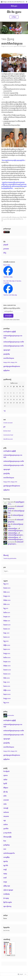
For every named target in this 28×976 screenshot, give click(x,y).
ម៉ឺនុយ (14, 17)
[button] (14, 62)
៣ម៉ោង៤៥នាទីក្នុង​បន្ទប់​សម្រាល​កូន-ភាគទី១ (13, 346)
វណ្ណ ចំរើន (5, 865)
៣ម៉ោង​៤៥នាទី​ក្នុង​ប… (13, 528)
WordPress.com (8, 439)
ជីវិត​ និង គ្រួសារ (14, 12)
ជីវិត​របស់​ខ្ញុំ (5, 555)
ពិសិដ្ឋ (21, 217)
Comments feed (8, 435)
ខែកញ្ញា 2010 (6, 653)
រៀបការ (11, 219)
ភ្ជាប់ (4, 427)
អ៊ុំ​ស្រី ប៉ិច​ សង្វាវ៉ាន (7, 902)
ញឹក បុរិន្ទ (5, 792)
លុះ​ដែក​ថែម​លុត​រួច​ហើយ (9, 853)
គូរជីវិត (10, 217)
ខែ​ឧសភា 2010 (7, 670)
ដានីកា (5, 796)
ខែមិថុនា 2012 (6, 600)
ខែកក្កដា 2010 (6, 661)
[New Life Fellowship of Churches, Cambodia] (8, 293)
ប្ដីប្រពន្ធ (14, 217)
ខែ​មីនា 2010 (6, 678)
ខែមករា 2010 (6, 686)
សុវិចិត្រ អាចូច (6, 886)
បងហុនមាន (6, 816)
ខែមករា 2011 (6, 637)
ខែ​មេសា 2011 (6, 629)
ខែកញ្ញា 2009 (6, 698)
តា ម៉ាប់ (9, 511)
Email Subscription (9, 305)
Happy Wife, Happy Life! (10, 362)
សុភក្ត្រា (5, 882)
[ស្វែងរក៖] (14, 571)
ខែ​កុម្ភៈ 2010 (6, 682)
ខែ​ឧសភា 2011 (6, 625)
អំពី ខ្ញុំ (4, 253)
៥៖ (22, 219)
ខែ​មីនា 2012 (6, 604)
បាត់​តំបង (5, 824)
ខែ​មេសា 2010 (6, 674)
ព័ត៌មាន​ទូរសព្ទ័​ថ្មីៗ (7, 837)
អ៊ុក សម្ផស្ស (6, 898)
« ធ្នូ (4, 410)
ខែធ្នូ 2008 (6, 702)
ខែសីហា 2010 (6, 657)
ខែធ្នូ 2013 (5, 584)
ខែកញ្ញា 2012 (6, 596)
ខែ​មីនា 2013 (6, 592)
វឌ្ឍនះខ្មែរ (5, 861)
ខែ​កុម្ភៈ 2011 (6, 633)
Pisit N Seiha (6, 265)
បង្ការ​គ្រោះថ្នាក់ (6, 350)
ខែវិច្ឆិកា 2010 (6, 645)
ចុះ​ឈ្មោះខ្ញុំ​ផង (8, 315)
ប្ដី (12, 217)
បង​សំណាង (6, 812)
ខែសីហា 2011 (6, 612)
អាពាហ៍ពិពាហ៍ (19, 219)
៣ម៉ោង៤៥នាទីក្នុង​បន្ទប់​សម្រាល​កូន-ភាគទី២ (13, 342)
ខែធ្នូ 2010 (6, 641)
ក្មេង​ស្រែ (5, 779)
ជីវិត (18, 46)
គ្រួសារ (15, 46)
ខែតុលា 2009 (6, 694)
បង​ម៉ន (5, 804)
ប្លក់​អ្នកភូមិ (5, 244)
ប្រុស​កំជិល (5, 828)
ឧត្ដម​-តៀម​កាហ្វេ (7, 906)
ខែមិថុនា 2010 (6, 665)
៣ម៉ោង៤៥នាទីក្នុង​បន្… (13, 537)
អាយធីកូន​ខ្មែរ (6, 894)
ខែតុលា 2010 (6, 649)
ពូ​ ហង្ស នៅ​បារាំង (7, 833)
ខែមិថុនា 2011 (6, 620)
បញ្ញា (4, 820)
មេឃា (4, 849)
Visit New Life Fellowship (10, 295)
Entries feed (6, 431)
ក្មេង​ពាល (5, 775)
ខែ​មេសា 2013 (6, 588)
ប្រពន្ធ (18, 217)
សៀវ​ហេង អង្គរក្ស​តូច (8, 890)
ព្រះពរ (5, 219)
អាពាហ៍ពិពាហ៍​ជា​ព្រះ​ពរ (11, 43)
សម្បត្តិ (5, 869)
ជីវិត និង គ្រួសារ (22, 46)
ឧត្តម (9, 515)
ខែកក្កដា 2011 (6, 616)
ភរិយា (8, 219)
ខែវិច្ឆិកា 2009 (6, 690)
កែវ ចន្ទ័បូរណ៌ (6, 771)
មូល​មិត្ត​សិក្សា (6, 845)
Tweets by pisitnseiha (9, 558)
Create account (8, 422)
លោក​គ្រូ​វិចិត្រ (6, 857)
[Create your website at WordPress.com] (14, 2)
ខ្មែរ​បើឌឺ (5, 783)
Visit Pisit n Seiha (8, 277)
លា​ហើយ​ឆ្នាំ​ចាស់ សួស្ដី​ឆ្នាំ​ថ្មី (9, 331)
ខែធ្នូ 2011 (5, 608)
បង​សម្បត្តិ (5, 808)
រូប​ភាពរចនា (6, 249)
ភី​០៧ (4, 841)
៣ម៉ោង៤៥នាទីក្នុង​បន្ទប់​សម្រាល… (15, 530)
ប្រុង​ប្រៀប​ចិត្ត (6, 354)
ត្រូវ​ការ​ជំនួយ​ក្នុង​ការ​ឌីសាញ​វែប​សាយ (11, 366)
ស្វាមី (14, 219)
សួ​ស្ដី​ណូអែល (6, 370)
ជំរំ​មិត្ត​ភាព (5, 788)
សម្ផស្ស (5, 873)
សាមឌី (4, 878)
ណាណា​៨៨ (6, 800)
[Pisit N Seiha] (8, 275)
